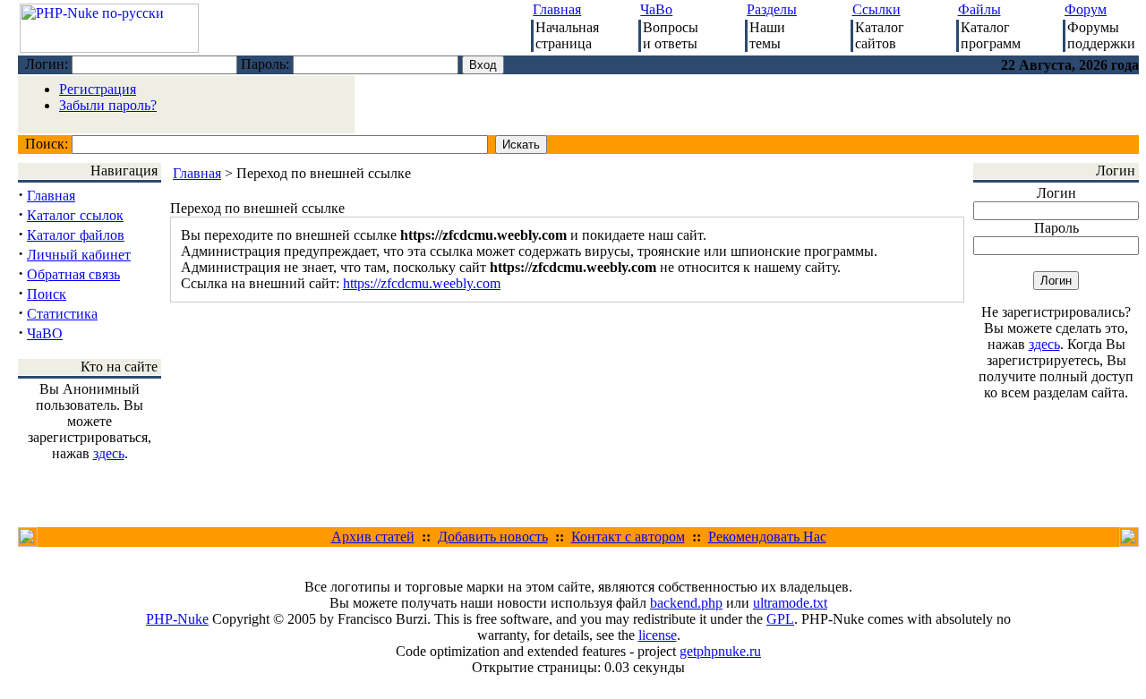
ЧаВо (656, 9)
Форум (1086, 9)
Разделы (772, 9)
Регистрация (97, 89)
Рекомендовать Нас (767, 536)
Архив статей (373, 536)
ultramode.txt (790, 602)
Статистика (62, 313)
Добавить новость (493, 536)
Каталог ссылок (75, 215)
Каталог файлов (75, 235)
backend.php (686, 602)
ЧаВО (45, 333)
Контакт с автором (628, 536)
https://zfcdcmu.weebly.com (421, 283)
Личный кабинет (79, 254)
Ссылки (876, 9)
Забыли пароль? (108, 105)
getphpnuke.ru (720, 651)
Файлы (979, 9)
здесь (108, 453)
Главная (557, 9)
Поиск (46, 294)
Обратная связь (73, 274)
